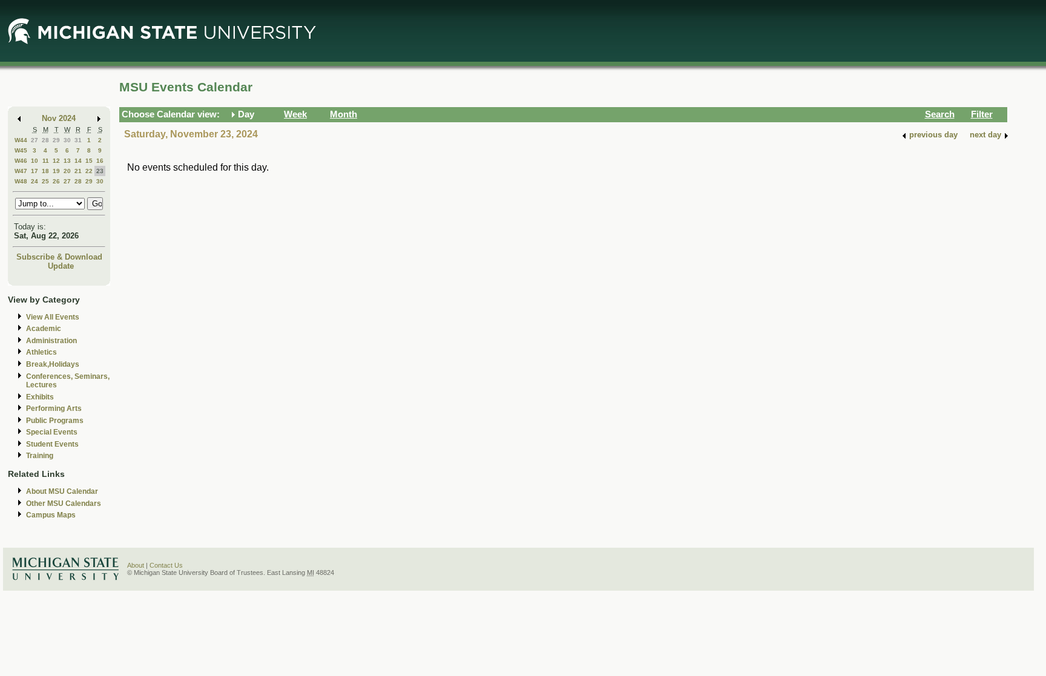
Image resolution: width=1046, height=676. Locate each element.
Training (39, 455)
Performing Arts (54, 408)
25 (45, 181)
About (135, 565)
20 (67, 171)
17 (34, 171)
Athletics (41, 352)
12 (56, 160)
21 (78, 171)
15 (89, 160)
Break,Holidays (52, 364)
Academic (43, 328)
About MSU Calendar (62, 491)
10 (34, 160)
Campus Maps (51, 515)
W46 (21, 160)
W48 (21, 181)
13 (67, 160)
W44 (21, 140)
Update (61, 266)
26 (56, 181)
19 (56, 171)
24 (34, 181)
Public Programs (55, 420)
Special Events (51, 432)
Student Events (52, 444)
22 (89, 171)
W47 (21, 171)
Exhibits (40, 397)
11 (45, 160)
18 (45, 171)
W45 (21, 150)
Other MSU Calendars (63, 503)
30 (67, 140)
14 (78, 160)
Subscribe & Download (59, 256)
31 (78, 140)
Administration (51, 340)
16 (100, 160)
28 (45, 140)
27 (34, 140)
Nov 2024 (59, 118)
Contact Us (166, 565)
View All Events (52, 317)
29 (56, 140)
